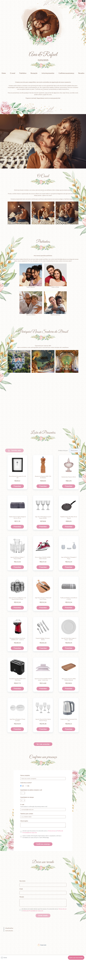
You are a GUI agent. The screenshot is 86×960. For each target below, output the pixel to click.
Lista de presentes (48, 73)
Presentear (17, 486)
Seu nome (22, 881)
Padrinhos (22, 73)
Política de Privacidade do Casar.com (33, 910)
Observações (24, 821)
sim (23, 786)
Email (21, 889)
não (28, 786)
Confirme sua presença (66, 73)
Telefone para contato (26, 814)
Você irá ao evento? (26, 783)
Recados (81, 73)
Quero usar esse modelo (76, 957)
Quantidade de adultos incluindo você (31, 790)
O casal (12, 73)
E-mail (33, 805)
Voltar (5, 957)
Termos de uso (52, 831)
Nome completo (25, 775)
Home (4, 73)
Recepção (34, 73)
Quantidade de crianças (27, 797)
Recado (21, 897)
